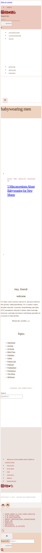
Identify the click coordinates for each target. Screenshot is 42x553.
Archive (9, 178)
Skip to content (6, 2)
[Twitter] (9, 13)
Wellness (11, 377)
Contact (10, 475)
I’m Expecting (14, 32)
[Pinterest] (7, 13)
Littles (9, 358)
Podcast (12, 73)
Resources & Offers (15, 526)
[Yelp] (14, 13)
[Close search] (7, 536)
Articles (12, 70)
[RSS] (12, 13)
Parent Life (22, 178)
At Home (10, 349)
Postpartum (11, 368)
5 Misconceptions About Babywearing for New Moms (21, 190)
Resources (11, 481)
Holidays (10, 355)
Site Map (10, 468)
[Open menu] (5, 100)
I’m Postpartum (15, 35)
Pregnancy (11, 371)
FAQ (8, 471)
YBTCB (11, 38)
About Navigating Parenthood (20, 519)
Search (3, 393)
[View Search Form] (2, 530)
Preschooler (31, 178)
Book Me (12, 66)
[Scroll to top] (3, 506)
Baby (15, 178)
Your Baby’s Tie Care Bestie (20, 514)
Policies (10, 465)
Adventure (11, 343)
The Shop (11, 374)
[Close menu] (1, 510)
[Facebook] (5, 13)
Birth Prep (11, 352)
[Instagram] (2, 13)
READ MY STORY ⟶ (21, 321)
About (9, 7)
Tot (8, 180)
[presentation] (23, 148)
